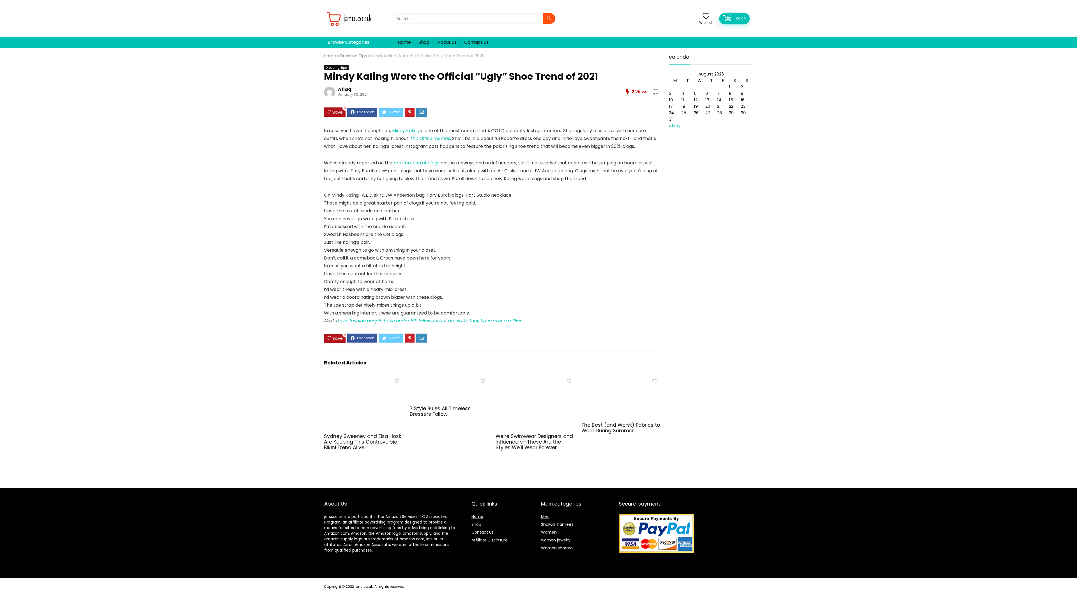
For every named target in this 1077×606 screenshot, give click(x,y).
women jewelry (555, 540)
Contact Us (482, 532)
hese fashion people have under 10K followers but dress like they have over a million (429, 321)
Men (545, 516)
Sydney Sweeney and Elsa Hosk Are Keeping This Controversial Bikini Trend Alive (362, 442)
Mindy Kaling (405, 130)
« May (674, 125)
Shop (424, 42)
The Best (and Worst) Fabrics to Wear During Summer (620, 428)
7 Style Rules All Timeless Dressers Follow (440, 411)
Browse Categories (348, 42)
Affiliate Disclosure (489, 540)
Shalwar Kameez (557, 524)
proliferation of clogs (416, 163)
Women (549, 532)
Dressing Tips (353, 56)
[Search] (549, 18)
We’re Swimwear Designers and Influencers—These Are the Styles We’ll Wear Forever (534, 442)
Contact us (476, 42)
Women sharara (557, 548)
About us (447, 42)
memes (430, 138)
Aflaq (344, 89)
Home (404, 42)
